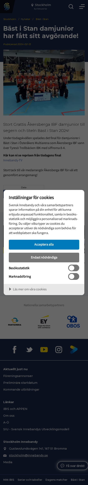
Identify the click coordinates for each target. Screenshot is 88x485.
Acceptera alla (44, 244)
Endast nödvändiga (44, 257)
